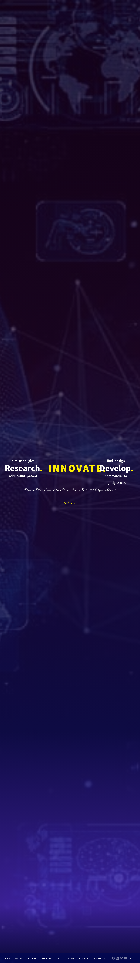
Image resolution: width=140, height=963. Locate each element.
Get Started (70, 503)
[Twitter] (117, 958)
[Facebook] (113, 958)
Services (18, 958)
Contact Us (99, 958)
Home (7, 958)
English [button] (132, 958)
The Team (70, 958)
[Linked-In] (121, 958)
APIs (59, 958)
